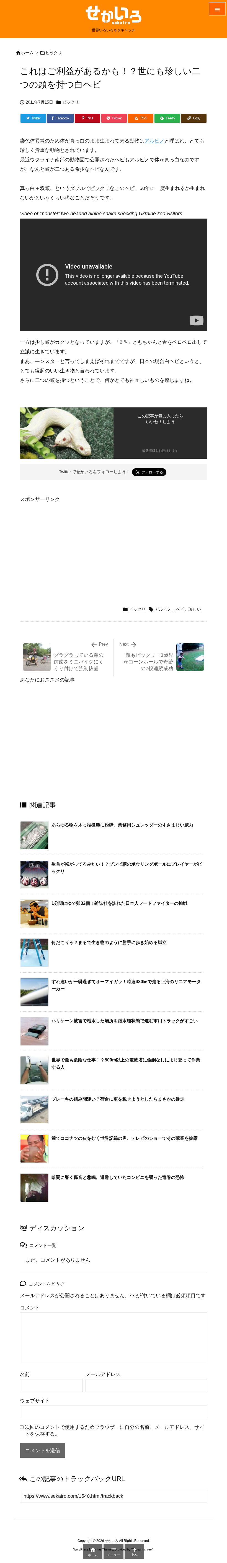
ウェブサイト (35, 1401)
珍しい (195, 609)
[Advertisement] (66, 543)
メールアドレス (103, 1374)
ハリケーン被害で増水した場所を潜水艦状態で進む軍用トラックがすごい (124, 1020)
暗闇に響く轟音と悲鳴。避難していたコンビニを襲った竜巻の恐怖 (117, 1177)
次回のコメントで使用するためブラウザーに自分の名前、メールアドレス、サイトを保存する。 (114, 1430)
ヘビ (180, 609)
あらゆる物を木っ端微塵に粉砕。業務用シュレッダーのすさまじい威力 (122, 825)
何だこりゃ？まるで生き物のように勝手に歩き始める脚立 (109, 942)
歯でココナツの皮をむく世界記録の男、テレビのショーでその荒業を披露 (124, 1138)
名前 (25, 1374)
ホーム (27, 52)
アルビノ (154, 141)
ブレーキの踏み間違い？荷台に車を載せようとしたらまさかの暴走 (117, 1099)
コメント (30, 1308)
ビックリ (53, 52)
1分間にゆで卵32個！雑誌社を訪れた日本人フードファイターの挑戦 (119, 903)
